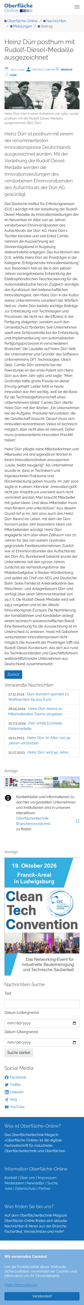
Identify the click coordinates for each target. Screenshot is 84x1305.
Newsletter (36, 1183)
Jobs (8, 1188)
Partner (45, 1188)
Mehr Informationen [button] (20, 1285)
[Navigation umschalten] (77, 7)
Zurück (13, 674)
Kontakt (10, 1178)
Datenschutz (25, 1188)
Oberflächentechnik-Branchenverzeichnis (33, 821)
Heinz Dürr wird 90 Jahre (48, 752)
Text (7, 993)
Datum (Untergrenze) (21, 1012)
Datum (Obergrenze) (21, 1032)
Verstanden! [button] (42, 1296)
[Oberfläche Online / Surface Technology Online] (18, 8)
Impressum (47, 1178)
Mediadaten (14, 1183)
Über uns (27, 1178)
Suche (52, 1183)
